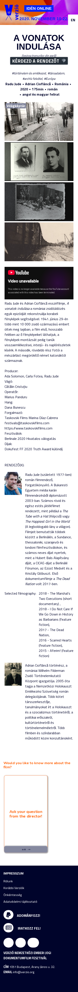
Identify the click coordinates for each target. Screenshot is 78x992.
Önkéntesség (12, 894)
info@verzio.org (23, 972)
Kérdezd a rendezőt (35, 60)
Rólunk (8, 881)
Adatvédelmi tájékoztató (20, 901)
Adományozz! (28, 915)
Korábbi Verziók (13, 888)
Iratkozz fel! (29, 928)
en (73, 20)
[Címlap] (11, 12)
